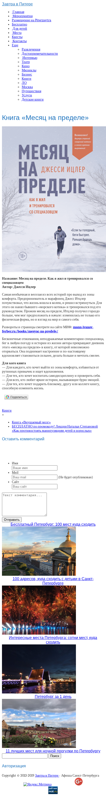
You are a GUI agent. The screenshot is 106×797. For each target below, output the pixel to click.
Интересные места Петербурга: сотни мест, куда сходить (53, 640)
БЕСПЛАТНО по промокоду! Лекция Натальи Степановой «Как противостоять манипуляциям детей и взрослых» (55, 428)
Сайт (15, 482)
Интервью (29, 58)
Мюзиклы (29, 70)
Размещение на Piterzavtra (31, 20)
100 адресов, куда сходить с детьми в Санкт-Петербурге (53, 581)
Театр (26, 62)
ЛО (24, 83)
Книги (26, 79)
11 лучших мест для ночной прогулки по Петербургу (53, 751)
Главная (18, 12)
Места (16, 33)
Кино (26, 66)
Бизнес (27, 74)
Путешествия (31, 91)
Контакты (19, 41)
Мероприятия (22, 16)
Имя (15, 463)
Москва (27, 87)
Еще (15, 45)
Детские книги (33, 99)
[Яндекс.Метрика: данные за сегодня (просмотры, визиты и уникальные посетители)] (37, 784)
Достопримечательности (40, 54)
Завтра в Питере (17, 4)
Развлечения (31, 49)
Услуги (27, 95)
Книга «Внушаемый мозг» (31, 422)
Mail (15, 472)
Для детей (19, 28)
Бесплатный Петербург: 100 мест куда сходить (53, 524)
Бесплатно (19, 24)
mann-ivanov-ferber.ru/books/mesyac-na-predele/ (47, 329)
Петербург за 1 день (53, 696)
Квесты (17, 37)
